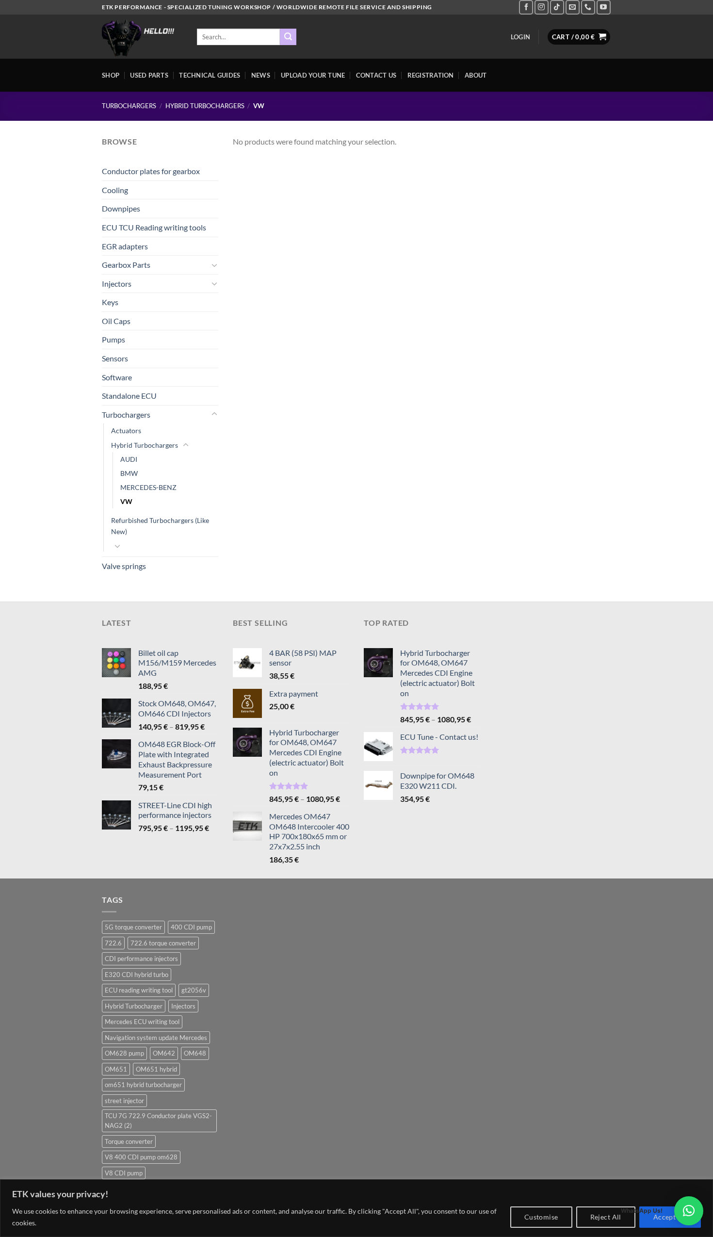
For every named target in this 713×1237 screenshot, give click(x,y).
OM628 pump (124, 1053)
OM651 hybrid (156, 1069)
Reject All (605, 1217)
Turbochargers (129, 106)
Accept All (670, 1217)
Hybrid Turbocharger (133, 1006)
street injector (124, 1101)
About (475, 75)
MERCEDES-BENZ (148, 487)
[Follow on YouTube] (604, 7)
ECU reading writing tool (139, 990)
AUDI (128, 459)
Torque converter (129, 1141)
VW (126, 501)
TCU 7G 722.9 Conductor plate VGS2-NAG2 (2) (158, 1120)
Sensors (115, 358)
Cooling (115, 190)
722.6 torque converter (163, 943)
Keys (110, 302)
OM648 (195, 1053)
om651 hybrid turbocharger (143, 1085)
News (260, 75)
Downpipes (121, 208)
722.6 (113, 943)
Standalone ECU (129, 395)
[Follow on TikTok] (557, 7)
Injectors (116, 283)
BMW (129, 473)
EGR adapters (125, 246)
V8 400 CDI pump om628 (141, 1157)
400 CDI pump (191, 927)
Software (117, 377)
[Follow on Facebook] (526, 7)
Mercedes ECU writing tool (142, 1021)
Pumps (113, 339)
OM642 (164, 1053)
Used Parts (149, 75)
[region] (356, 1208)
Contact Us (376, 75)
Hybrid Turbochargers (204, 106)
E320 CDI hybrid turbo (136, 974)
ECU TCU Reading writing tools (154, 227)
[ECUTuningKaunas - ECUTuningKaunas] (142, 37)
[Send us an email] (573, 7)
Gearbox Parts (126, 264)
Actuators (126, 430)
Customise (541, 1217)
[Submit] (288, 37)
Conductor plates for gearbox (151, 171)
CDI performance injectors (141, 958)
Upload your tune (313, 75)
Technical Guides (209, 75)
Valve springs (124, 565)
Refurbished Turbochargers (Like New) (160, 526)
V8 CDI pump (124, 1173)
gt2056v (193, 990)
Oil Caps (116, 321)
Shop (110, 75)
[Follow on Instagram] (542, 7)
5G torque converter (133, 927)
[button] (688, 1210)
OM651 (116, 1069)
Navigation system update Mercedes (156, 1038)
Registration (430, 75)
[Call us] (588, 7)
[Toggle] (214, 265)
